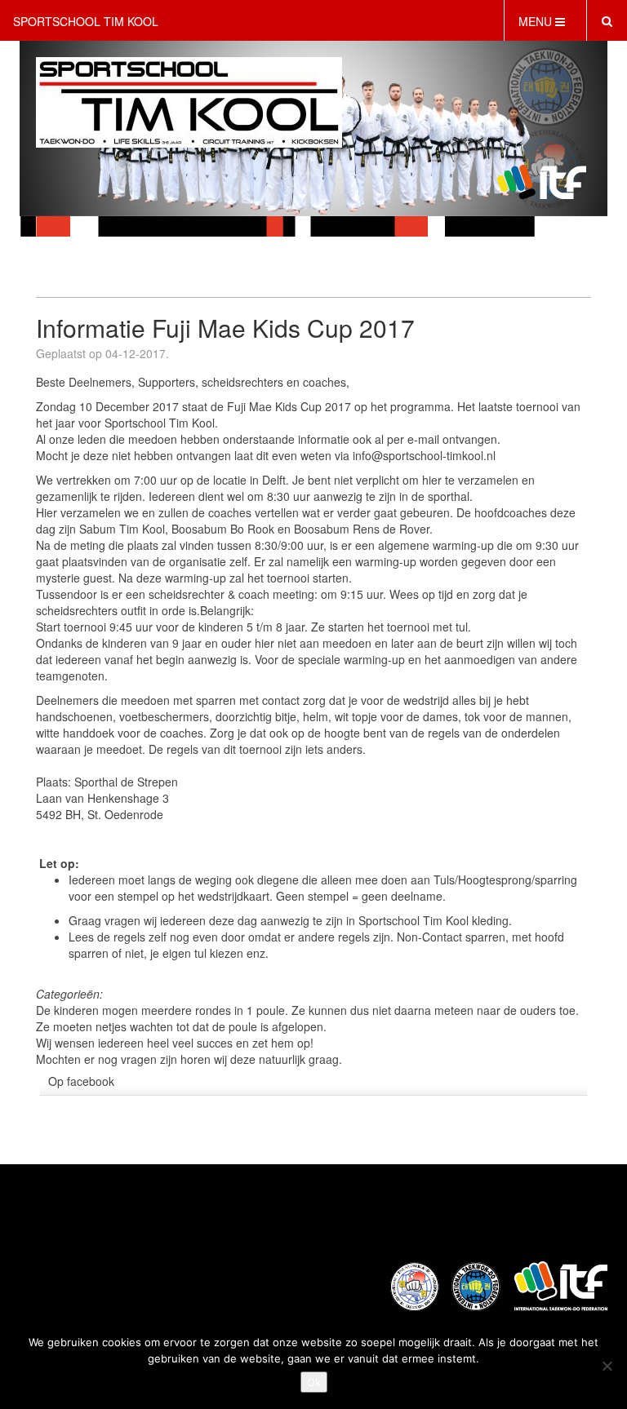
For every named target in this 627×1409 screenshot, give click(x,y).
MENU (536, 21)
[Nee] (606, 1366)
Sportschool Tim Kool (85, 21)
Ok (314, 1382)
